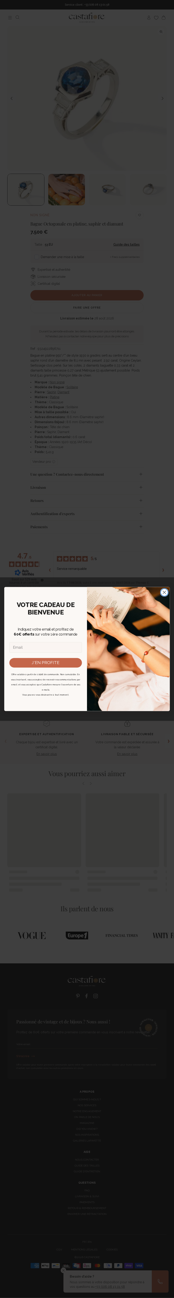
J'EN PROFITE (45, 662)
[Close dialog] (164, 592)
